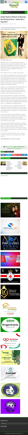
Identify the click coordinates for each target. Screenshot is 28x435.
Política (11, 151)
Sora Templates (12, 433)
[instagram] (25, 1)
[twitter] (24, 1)
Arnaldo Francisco (19, 433)
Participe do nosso (9, 146)
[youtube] (22, 1)
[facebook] (26, 1)
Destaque (6, 151)
